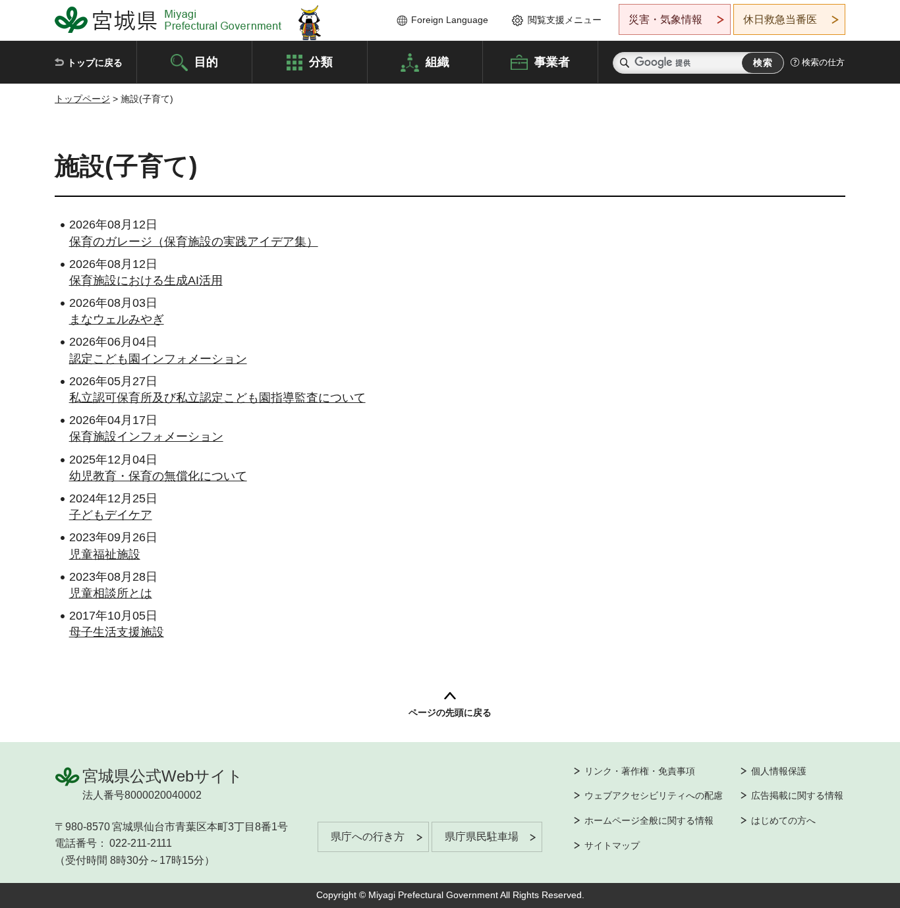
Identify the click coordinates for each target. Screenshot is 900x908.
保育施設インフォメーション (146, 436)
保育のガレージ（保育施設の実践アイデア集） (193, 241)
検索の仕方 (823, 62)
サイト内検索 (624, 63)
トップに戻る (95, 62)
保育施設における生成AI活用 (146, 280)
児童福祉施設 (104, 554)
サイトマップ (612, 845)
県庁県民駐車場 (482, 836)
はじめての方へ (783, 820)
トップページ (82, 98)
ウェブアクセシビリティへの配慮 (653, 795)
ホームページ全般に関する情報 (649, 820)
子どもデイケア (110, 514)
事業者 (552, 61)
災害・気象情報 (665, 19)
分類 (321, 61)
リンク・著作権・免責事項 (639, 771)
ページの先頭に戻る (450, 712)
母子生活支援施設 (116, 632)
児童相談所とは (110, 593)
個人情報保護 (778, 771)
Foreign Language (449, 19)
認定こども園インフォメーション (158, 358)
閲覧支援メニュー (565, 19)
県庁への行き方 (368, 836)
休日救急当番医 (780, 19)
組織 (437, 61)
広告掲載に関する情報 (797, 795)
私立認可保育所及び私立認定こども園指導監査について (217, 397)
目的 (206, 61)
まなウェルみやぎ (116, 319)
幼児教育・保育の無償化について (158, 476)
